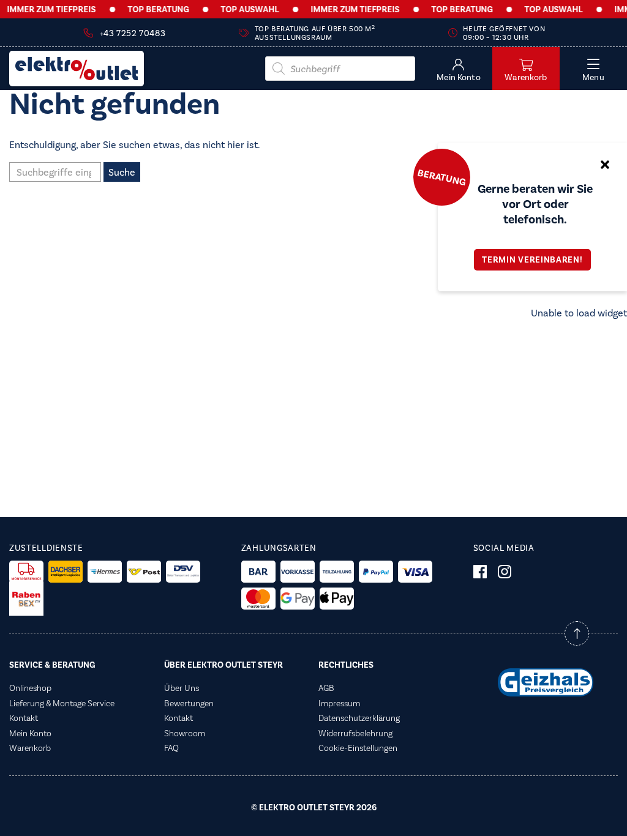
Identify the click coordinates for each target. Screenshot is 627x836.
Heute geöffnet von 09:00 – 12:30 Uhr (504, 33)
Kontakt (23, 718)
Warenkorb (30, 748)
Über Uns (181, 688)
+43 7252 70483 (132, 33)
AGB (326, 688)
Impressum (339, 703)
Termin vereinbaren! (532, 260)
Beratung (441, 177)
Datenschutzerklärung (359, 718)
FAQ (171, 748)
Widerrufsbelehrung (355, 733)
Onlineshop (30, 688)
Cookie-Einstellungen (357, 748)
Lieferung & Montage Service (62, 703)
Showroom (184, 733)
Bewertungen (189, 703)
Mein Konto (30, 733)
